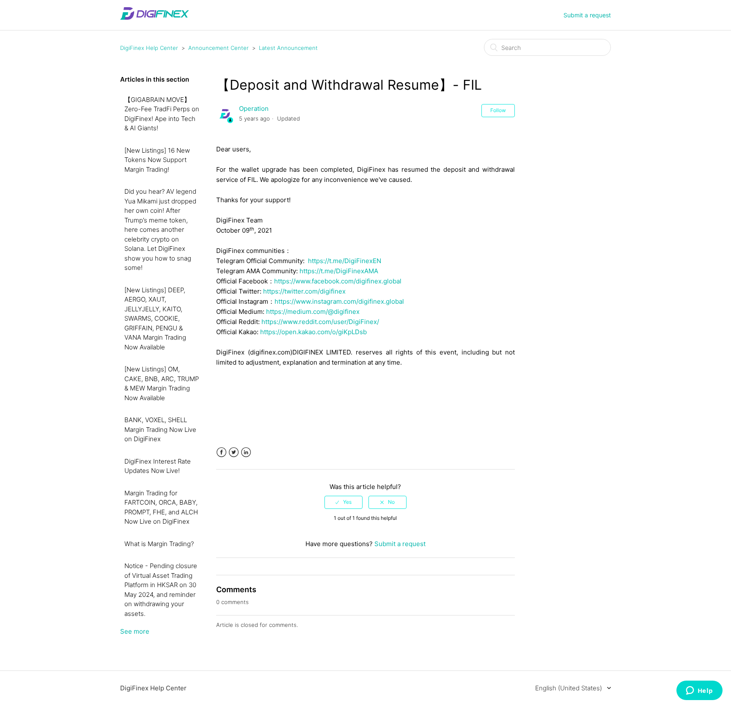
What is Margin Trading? (159, 544)
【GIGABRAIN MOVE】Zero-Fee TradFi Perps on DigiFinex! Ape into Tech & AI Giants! (161, 114)
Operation (254, 108)
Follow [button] (498, 110)
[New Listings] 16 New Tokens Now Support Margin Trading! (157, 159)
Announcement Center (218, 47)
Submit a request (587, 15)
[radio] (343, 502)
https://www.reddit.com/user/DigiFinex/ (320, 322)
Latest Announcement (288, 47)
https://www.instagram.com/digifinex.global (339, 301)
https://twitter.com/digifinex (304, 291)
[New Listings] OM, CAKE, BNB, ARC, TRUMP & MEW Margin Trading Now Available (161, 383)
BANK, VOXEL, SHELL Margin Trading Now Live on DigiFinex (160, 429)
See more (134, 631)
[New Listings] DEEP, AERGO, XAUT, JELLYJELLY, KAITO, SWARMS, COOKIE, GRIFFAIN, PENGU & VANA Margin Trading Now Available (155, 318)
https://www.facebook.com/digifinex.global (337, 281)
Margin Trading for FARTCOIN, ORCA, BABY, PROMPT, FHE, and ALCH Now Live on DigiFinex (161, 507)
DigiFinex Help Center (149, 47)
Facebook (221, 452)
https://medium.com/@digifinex (313, 312)
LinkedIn (246, 452)
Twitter (233, 452)
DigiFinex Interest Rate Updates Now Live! (157, 466)
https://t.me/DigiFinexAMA (339, 271)
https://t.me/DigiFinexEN (344, 261)
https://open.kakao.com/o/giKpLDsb (313, 332)
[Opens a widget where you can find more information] (699, 691)
